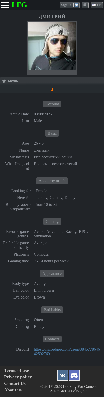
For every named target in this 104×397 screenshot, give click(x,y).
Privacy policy (18, 377)
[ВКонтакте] (62, 374)
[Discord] (74, 374)
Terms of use (16, 370)
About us (13, 390)
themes (85, 4)
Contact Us (15, 383)
